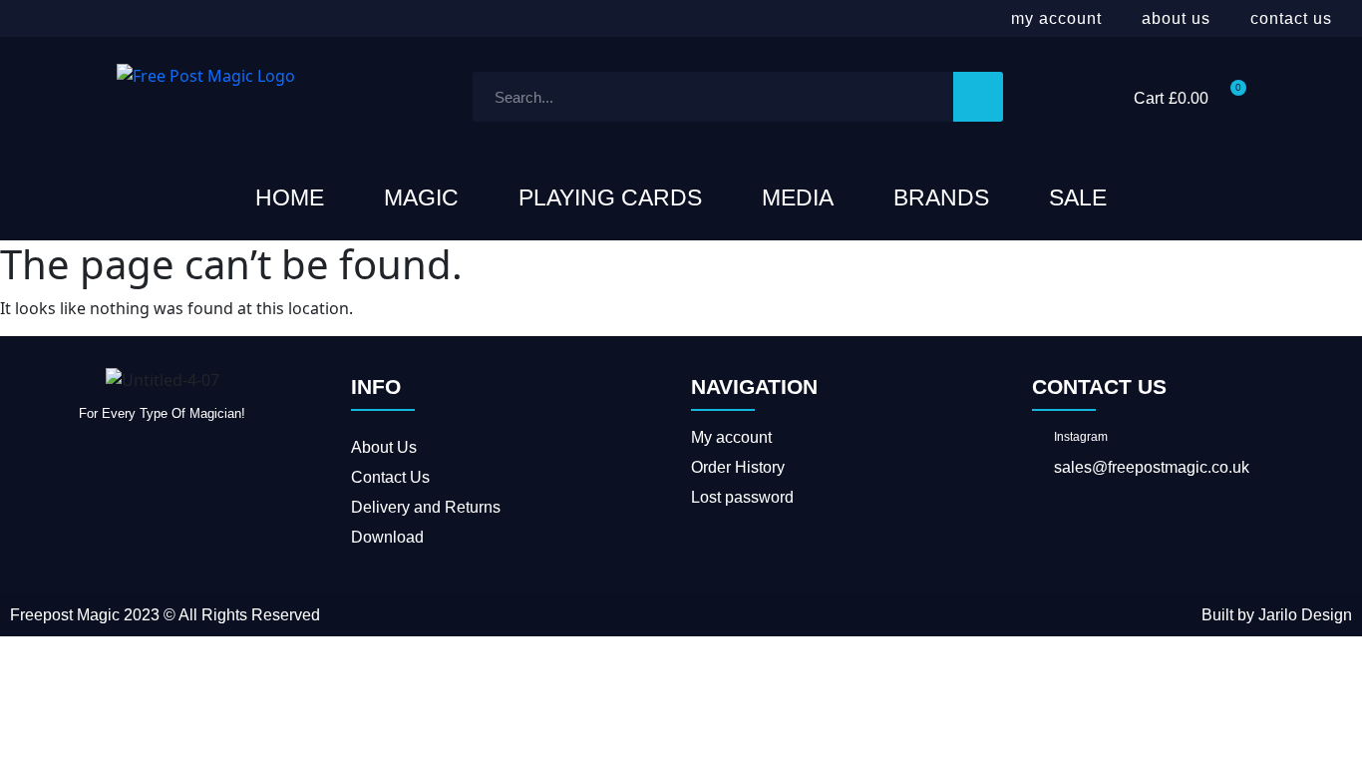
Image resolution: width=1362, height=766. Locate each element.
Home (289, 197)
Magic (421, 197)
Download (387, 537)
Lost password (742, 497)
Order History (738, 467)
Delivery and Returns (426, 507)
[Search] (978, 97)
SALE (1078, 197)
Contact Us (1291, 18)
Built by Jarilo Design (1276, 614)
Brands (941, 197)
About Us (1176, 18)
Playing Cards (610, 197)
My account (1056, 18)
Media (798, 197)
